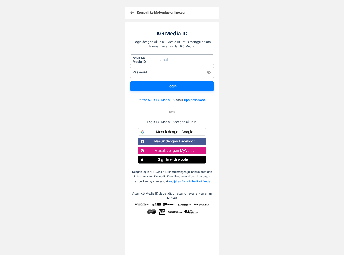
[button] (172, 159)
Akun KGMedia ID (139, 60)
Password (140, 72)
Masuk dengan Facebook (174, 141)
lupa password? (195, 100)
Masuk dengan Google (174, 132)
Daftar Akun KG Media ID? (156, 100)
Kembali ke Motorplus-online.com (162, 12)
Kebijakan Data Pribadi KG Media (189, 181)
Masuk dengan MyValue (174, 150)
